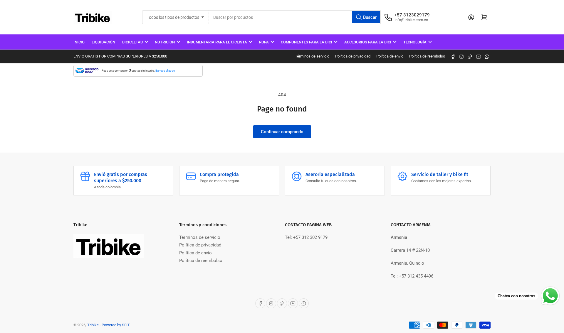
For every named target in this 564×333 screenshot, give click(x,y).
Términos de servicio (312, 56)
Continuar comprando (282, 131)
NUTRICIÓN (165, 42)
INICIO (79, 42)
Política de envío (389, 56)
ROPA (264, 42)
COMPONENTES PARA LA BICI (306, 42)
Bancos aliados (165, 70)
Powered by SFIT (116, 325)
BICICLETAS (132, 42)
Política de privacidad (352, 56)
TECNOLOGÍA (415, 42)
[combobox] (295, 17)
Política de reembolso (427, 56)
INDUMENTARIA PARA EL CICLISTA (217, 42)
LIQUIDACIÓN (103, 42)
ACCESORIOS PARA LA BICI (367, 42)
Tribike (93, 325)
